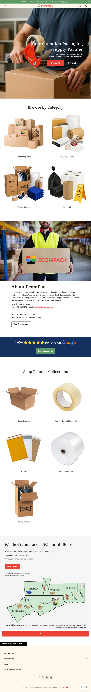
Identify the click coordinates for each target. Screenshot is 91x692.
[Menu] (1, 6)
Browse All (55, 63)
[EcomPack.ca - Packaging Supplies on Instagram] (43, 677)
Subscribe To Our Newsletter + (13, 644)
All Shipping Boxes (23, 135)
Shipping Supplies (67, 135)
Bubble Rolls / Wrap (67, 450)
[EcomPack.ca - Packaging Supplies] (45, 6)
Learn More (12, 566)
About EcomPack (29, 286)
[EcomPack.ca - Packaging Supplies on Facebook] (39, 677)
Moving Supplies (23, 186)
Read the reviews (45, 351)
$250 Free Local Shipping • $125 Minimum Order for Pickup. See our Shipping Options (45, 2)
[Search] (80, 6)
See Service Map (21, 324)
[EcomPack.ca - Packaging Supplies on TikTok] (51, 677)
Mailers (23, 450)
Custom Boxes (74, 63)
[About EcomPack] (45, 251)
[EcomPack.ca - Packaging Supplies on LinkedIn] (47, 677)
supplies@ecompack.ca (43, 307)
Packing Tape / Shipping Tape (67, 400)
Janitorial (67, 186)
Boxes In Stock (23, 400)
